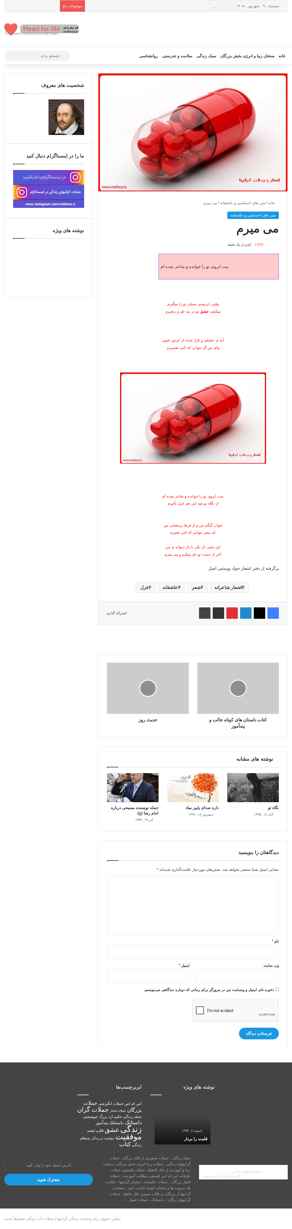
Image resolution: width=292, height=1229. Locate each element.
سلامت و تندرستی (177, 56)
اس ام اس (133, 1103)
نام (275, 941)
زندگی (131, 1129)
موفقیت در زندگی (102, 1138)
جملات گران (93, 1109)
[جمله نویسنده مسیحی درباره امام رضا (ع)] (133, 787)
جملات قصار (118, 1110)
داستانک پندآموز (110, 1122)
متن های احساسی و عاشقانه (242, 203)
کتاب (125, 1144)
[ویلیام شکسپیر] (66, 134)
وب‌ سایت (271, 965)
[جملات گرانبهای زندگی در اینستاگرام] (48, 206)
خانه (282, 56)
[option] (182, 1122)
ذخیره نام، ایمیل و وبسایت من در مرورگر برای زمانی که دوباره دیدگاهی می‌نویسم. (209, 990)
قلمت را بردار (196, 1138)
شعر (196, 587)
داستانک (133, 1122)
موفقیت (128, 1136)
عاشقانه (170, 587)
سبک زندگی (206, 56)
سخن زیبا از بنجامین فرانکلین (110, 6)
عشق (112, 1129)
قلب (100, 1130)
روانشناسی (148, 56)
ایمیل (184, 965)
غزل (144, 587)
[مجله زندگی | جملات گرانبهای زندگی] (42, 29)
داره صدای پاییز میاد (202, 807)
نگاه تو (273, 807)
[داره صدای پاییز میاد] (193, 787)
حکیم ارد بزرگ (110, 1117)
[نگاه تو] (253, 787)
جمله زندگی (132, 1117)
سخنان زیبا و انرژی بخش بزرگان (247, 56)
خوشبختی (90, 1117)
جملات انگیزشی (110, 1103)
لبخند (91, 1130)
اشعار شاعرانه (228, 587)
